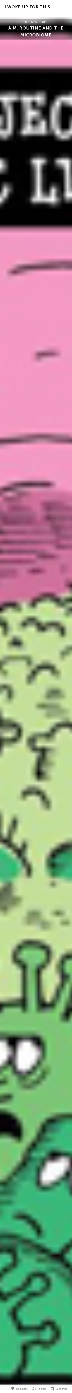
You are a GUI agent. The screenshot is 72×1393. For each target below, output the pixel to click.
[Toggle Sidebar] (65, 7)
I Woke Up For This (27, 6)
